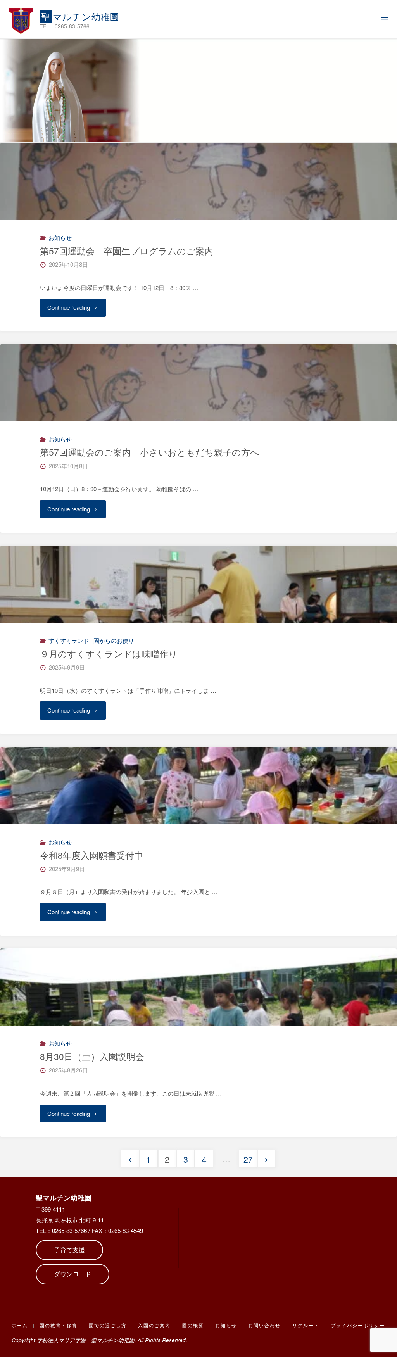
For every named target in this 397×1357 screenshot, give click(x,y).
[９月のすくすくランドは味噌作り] (198, 623)
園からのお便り (113, 640)
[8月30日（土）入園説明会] (198, 1025)
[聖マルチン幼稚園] (21, 20)
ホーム (20, 1325)
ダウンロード (72, 1273)
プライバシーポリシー (358, 1325)
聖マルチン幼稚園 (63, 1197)
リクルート (305, 1325)
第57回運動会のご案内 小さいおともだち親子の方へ (149, 451)
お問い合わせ (264, 1325)
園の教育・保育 (59, 1325)
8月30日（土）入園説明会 (92, 1056)
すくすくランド (68, 640)
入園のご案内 (154, 1325)
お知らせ (60, 237)
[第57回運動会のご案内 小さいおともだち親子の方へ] (198, 421)
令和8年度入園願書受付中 (91, 855)
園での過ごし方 (108, 1325)
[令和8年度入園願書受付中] (198, 824)
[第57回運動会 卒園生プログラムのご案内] (198, 220)
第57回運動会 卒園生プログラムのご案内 (126, 250)
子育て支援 (69, 1249)
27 (248, 1159)
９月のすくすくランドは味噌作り (109, 653)
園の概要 (193, 1325)
